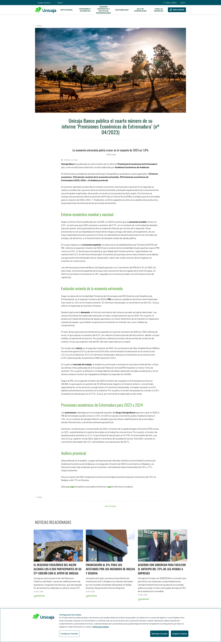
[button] (38, 26)
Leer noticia (39, 596)
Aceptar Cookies (179, 633)
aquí (72, 486)
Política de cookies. (100, 627)
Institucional (66, 10)
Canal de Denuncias (158, 10)
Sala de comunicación (140, 10)
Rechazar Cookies (159, 633)
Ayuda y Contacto (44, 3)
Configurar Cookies (69, 633)
